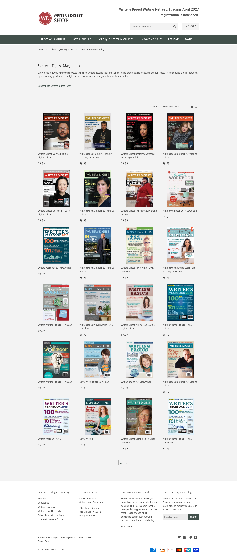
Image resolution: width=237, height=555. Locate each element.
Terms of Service (85, 537)
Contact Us (43, 503)
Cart (193, 26)
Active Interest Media (54, 550)
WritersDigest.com (47, 507)
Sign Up (193, 517)
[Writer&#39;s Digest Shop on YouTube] (196, 537)
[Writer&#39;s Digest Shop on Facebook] (185, 537)
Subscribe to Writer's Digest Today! (55, 86)
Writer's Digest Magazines (61, 49)
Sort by (155, 106)
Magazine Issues (152, 39)
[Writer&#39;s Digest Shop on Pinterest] (190, 537)
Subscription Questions (91, 502)
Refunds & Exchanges (48, 537)
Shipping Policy (68, 537)
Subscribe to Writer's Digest (51, 515)
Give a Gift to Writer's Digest (51, 519)
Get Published (82, 39)
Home (40, 49)
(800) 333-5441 (87, 515)
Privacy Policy (44, 541)
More (188, 39)
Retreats (174, 39)
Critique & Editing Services (116, 39)
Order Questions (87, 498)
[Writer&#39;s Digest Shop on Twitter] (179, 537)
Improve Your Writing (52, 39)
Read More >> (127, 526)
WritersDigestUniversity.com (52, 511)
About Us (42, 498)
